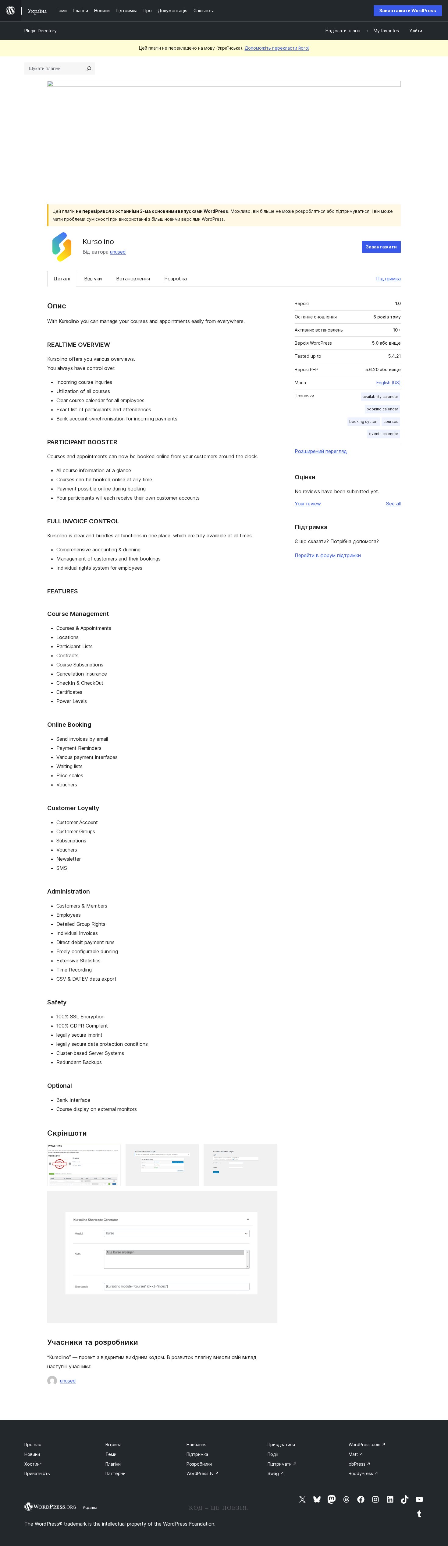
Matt (356, 1454)
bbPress (360, 1464)
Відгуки (93, 279)
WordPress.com (367, 1444)
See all (393, 504)
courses (390, 421)
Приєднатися (281, 1444)
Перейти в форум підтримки (328, 555)
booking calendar (382, 409)
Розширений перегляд (321, 451)
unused (118, 252)
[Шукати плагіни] (89, 68)
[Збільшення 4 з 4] (269, 1199)
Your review (308, 504)
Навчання (197, 1444)
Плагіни (113, 1464)
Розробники (199, 1464)
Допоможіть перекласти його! (277, 48)
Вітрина (113, 1444)
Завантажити (381, 246)
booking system (364, 421)
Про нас (32, 1444)
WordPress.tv (203, 1473)
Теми (110, 1454)
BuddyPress (363, 1473)
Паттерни (115, 1473)
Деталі (62, 279)
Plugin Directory (40, 30)
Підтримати (282, 1464)
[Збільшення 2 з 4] (190, 1152)
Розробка (175, 279)
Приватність (37, 1473)
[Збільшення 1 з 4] (112, 1152)
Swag (276, 1473)
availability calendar (380, 396)
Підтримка (388, 279)
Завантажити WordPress (407, 10)
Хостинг (32, 1464)
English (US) (388, 382)
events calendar (383, 433)
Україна (90, 1507)
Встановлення (133, 279)
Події (273, 1454)
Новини (32, 1454)
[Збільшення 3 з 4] (269, 1152)
